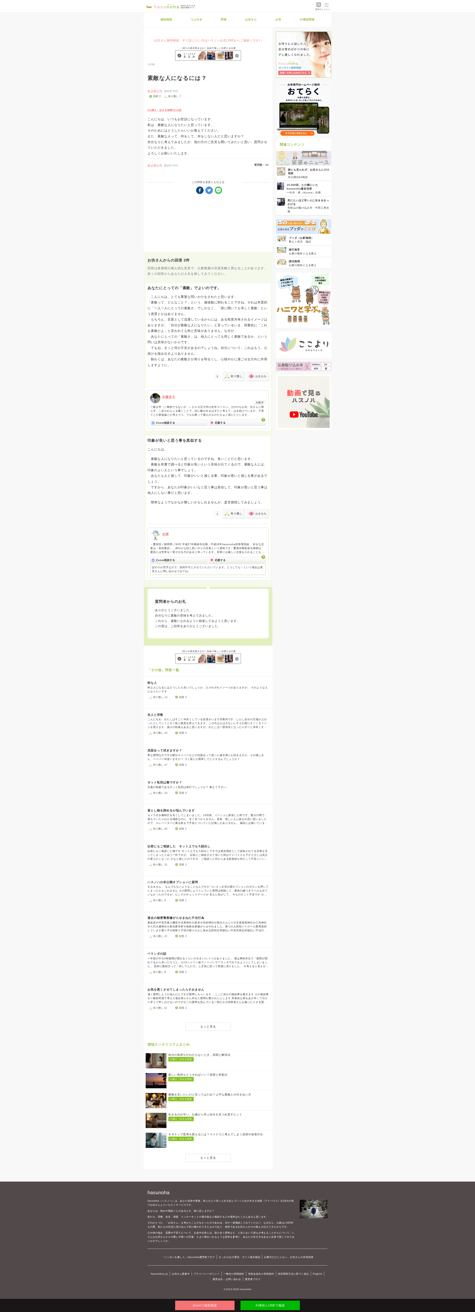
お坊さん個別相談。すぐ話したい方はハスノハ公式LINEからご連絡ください (208, 40)
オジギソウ (155, 91)
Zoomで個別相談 (205, 1305)
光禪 (165, 534)
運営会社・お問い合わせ (227, 1279)
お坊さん (251, 19)
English (317, 1273)
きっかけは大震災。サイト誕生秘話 (239, 1257)
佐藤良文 (169, 397)
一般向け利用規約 (234, 1273)
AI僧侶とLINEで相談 (270, 1305)
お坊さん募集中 (181, 1273)
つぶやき (196, 19)
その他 (151, 64)
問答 (224, 19)
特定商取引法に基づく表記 (293, 1273)
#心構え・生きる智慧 (160, 110)
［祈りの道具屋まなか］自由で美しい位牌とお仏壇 (208, 48)
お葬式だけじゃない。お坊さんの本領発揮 (288, 1257)
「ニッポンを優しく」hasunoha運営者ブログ (188, 1257)
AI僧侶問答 (307, 19)
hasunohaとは (159, 1273)
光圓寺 (259, 402)
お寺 (278, 19)
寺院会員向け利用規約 (261, 1273)
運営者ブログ (253, 1279)
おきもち (260, 376)
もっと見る (208, 1026)
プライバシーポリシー (207, 1273)
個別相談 (166, 19)
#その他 (177, 110)
